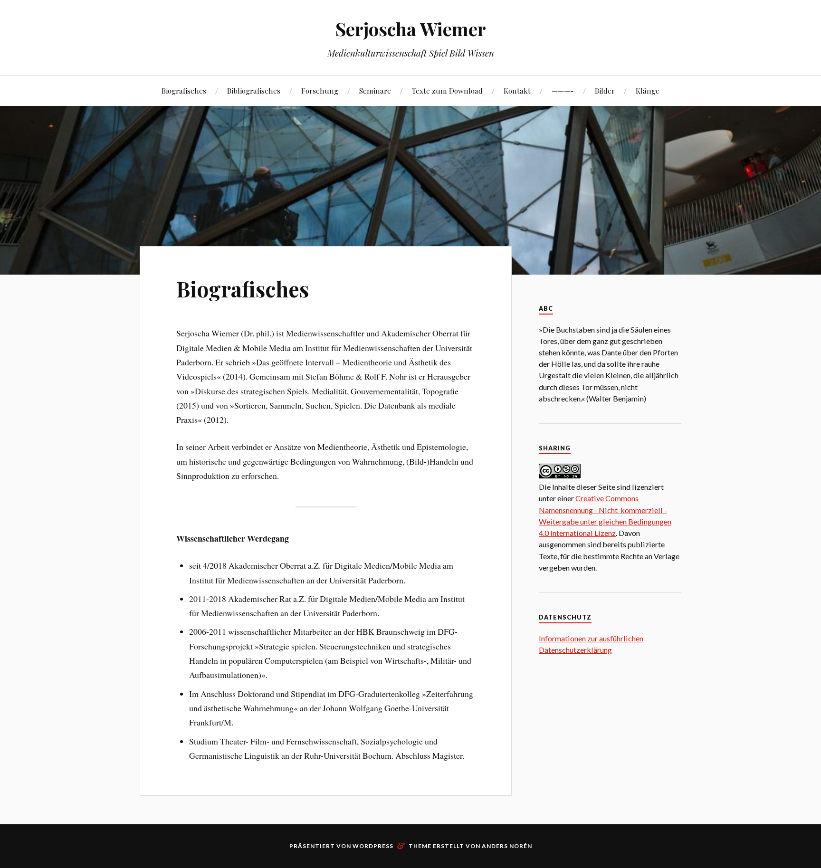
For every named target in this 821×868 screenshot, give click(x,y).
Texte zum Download (447, 90)
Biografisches (184, 90)
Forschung (319, 90)
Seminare (375, 90)
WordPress (373, 845)
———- (563, 90)
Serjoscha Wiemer (410, 29)
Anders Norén (507, 845)
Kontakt (517, 90)
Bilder (605, 90)
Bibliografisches (253, 90)
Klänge (647, 90)
